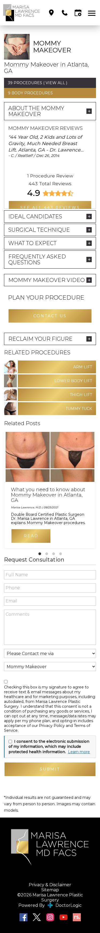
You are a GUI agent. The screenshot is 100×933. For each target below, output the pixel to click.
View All (55, 82)
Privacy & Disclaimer (50, 884)
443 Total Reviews (50, 183)
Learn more (79, 751)
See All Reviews (50, 207)
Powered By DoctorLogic (50, 905)
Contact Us (50, 315)
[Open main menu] (92, 12)
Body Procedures (32, 93)
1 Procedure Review (50, 176)
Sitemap (50, 889)
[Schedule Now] (78, 12)
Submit (50, 769)
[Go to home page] (22, 13)
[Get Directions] (51, 12)
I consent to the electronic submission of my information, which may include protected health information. (49, 746)
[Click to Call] (64, 12)
